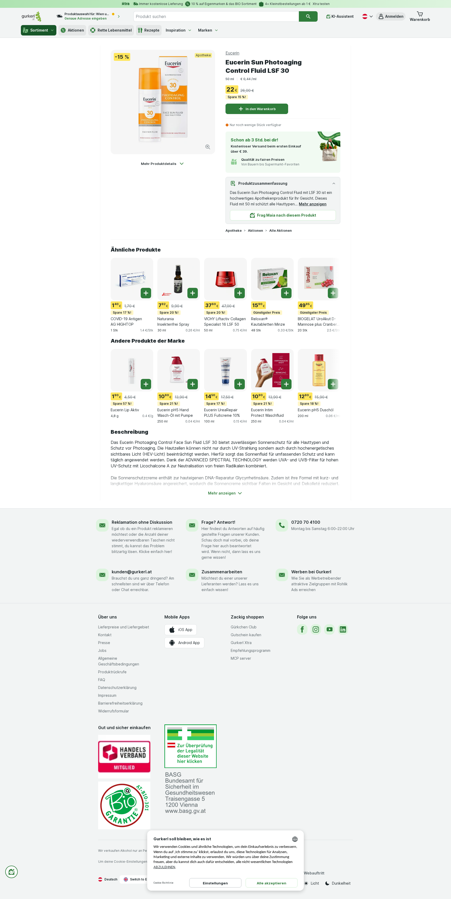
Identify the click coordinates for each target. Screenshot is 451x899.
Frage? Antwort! (218, 522)
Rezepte (151, 30)
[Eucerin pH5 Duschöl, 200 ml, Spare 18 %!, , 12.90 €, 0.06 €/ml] (319, 370)
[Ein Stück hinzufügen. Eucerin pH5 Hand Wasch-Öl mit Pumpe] (192, 384)
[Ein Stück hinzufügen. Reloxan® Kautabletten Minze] (286, 293)
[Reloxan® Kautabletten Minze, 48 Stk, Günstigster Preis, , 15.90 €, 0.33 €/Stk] (272, 279)
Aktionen (76, 30)
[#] (190, 746)
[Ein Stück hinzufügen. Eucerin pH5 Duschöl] (333, 384)
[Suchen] (308, 16)
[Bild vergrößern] (208, 147)
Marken (205, 30)
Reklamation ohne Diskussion (142, 522)
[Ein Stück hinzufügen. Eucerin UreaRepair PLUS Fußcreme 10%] (239, 384)
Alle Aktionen (280, 230)
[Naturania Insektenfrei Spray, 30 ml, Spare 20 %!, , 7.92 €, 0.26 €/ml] (178, 279)
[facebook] (302, 629)
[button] (391, 16)
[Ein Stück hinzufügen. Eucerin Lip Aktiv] (146, 384)
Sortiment (39, 30)
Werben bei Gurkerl (311, 571)
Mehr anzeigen (313, 204)
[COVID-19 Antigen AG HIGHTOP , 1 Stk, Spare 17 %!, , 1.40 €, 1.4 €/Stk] (132, 279)
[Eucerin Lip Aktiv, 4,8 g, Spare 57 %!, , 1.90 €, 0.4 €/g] (132, 370)
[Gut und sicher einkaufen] (124, 805)
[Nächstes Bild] (330, 278)
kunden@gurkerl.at (132, 571)
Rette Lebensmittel (115, 30)
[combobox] (216, 16)
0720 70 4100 (305, 522)
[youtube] (329, 629)
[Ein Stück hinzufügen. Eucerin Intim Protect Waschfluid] (286, 384)
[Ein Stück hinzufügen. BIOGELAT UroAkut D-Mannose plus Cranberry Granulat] (333, 293)
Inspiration (176, 30)
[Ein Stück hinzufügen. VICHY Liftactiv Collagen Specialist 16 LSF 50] (239, 293)
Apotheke (233, 230)
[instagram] (316, 629)
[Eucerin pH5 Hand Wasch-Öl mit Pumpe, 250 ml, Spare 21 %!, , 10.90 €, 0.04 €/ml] (178, 370)
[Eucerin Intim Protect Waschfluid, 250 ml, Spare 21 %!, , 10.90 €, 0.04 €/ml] (272, 370)
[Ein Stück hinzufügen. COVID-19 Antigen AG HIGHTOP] (146, 293)
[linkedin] (343, 629)
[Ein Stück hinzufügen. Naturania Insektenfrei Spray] (192, 293)
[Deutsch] (367, 16)
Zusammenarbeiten (221, 571)
